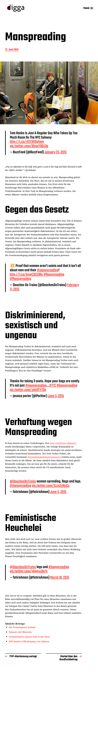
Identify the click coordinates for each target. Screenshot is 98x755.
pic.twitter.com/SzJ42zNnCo (50, 486)
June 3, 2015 (56, 396)
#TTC (52, 385)
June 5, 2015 (58, 492)
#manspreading (47, 270)
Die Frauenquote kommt (22, 627)
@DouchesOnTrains (23, 481)
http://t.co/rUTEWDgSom (27, 142)
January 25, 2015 (56, 152)
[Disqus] (43, 705)
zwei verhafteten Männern (63, 443)
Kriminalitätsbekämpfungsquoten (44, 457)
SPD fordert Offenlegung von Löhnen (29, 641)
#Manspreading (20, 279)
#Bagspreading (54, 275)
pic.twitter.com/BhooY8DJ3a (29, 146)
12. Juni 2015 (12, 49)
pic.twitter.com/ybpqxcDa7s (29, 571)
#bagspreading (67, 385)
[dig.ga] (15, 8)
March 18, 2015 (59, 578)
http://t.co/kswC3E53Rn (26, 275)
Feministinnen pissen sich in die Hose (29, 637)
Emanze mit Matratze (20, 632)
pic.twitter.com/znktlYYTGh (28, 390)
